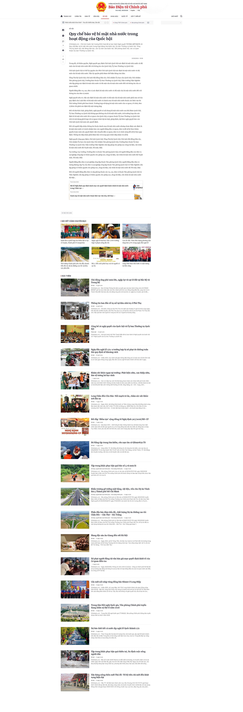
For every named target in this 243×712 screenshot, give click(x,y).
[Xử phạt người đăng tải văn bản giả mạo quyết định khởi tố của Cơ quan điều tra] (75, 566)
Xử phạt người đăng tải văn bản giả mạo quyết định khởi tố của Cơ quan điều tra (120, 559)
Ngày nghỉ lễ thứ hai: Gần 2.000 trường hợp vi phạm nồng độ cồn (105, 242)
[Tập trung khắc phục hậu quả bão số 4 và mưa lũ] (75, 473)
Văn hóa (96, 16)
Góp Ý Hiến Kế (135, 16)
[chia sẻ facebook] (63, 30)
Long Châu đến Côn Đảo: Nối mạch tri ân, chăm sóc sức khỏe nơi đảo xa (119, 397)
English (133, 10)
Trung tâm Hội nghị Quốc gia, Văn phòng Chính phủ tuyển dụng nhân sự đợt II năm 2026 (118, 606)
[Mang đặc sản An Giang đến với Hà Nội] (75, 543)
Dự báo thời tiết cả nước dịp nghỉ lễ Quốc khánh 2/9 (115, 628)
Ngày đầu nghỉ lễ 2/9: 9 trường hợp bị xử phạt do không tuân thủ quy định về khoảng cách (119, 350)
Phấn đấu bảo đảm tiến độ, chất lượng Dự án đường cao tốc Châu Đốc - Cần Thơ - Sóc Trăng (118, 513)
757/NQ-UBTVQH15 (133, 44)
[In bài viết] (63, 50)
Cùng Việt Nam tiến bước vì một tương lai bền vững (135, 265)
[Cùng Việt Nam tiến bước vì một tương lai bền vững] (136, 254)
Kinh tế (87, 16)
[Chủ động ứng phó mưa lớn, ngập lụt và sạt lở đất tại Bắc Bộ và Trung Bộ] (75, 287)
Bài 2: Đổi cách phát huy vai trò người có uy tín (106, 265)
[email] (148, 22)
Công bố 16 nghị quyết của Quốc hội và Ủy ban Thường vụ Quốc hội (120, 327)
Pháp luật (94, 332)
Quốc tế (124, 16)
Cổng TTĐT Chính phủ (120, 22)
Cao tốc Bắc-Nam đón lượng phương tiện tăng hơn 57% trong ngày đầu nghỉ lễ (136, 242)
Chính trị (78, 16)
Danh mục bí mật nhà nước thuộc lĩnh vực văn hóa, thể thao (91, 196)
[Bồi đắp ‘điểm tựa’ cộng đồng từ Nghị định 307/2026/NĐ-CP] (75, 427)
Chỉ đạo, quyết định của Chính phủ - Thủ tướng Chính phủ (107, 468)
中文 (139, 10)
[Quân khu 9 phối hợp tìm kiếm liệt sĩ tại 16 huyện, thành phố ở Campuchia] (75, 231)
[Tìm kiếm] (181, 16)
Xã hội (105, 16)
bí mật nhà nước (67, 213)
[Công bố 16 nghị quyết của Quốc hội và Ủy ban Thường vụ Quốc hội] (75, 334)
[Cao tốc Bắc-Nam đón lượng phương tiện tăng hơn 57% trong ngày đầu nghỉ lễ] (136, 231)
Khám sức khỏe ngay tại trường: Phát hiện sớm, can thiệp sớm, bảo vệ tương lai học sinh (120, 374)
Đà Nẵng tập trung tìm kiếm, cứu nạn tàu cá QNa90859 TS (118, 442)
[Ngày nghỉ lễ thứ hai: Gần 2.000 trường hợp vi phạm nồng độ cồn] (106, 231)
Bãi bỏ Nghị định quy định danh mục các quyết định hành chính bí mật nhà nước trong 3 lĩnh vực (99, 187)
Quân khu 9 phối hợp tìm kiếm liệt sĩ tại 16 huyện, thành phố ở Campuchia (74, 242)
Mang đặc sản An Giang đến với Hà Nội (109, 535)
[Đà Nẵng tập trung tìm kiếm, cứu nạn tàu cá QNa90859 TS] (75, 450)
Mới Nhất (174, 16)
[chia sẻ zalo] (63, 35)
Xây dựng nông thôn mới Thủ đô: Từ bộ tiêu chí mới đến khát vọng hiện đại (120, 676)
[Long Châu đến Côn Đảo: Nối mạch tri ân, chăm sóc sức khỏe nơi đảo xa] (75, 404)
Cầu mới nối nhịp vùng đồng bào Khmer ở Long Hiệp (116, 582)
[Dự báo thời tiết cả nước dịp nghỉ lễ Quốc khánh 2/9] (75, 636)
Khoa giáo (114, 16)
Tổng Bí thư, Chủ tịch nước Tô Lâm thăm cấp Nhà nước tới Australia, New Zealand (84, 22)
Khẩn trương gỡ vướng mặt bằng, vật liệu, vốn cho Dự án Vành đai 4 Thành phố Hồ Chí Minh (120, 490)
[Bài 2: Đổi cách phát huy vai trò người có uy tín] (106, 254)
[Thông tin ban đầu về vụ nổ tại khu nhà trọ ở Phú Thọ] (75, 311)
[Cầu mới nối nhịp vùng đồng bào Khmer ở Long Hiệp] (75, 589)
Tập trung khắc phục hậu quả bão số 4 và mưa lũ (113, 466)
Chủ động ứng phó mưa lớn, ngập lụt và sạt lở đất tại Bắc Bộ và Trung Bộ (120, 281)
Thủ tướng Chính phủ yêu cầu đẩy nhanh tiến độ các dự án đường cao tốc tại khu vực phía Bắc (75, 266)
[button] (105, 23)
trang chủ (67, 16)
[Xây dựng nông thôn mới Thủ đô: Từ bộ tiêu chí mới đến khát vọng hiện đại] (75, 682)
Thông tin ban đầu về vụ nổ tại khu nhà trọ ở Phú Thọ (116, 303)
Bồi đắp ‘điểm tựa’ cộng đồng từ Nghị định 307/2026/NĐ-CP (120, 419)
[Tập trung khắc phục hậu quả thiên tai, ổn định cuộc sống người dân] (75, 659)
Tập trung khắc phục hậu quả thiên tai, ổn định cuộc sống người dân (118, 652)
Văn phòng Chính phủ (138, 22)
